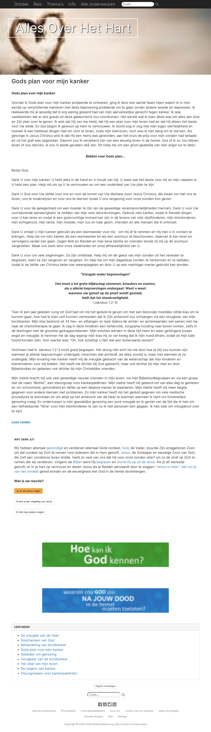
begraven (103, 462)
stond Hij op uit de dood (136, 462)
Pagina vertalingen (105, 686)
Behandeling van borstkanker (43, 645)
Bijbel (77, 462)
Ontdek (21, 4)
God (125, 448)
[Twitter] (110, 704)
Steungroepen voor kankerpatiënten (49, 673)
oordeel (33, 471)
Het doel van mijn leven (39, 664)
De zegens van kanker (38, 669)
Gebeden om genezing (38, 654)
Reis (38, 4)
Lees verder (21, 422)
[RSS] (114, 704)
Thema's (55, 4)
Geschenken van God (37, 640)
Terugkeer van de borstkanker (44, 659)
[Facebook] (100, 704)
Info (72, 4)
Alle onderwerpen (98, 4)
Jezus (125, 453)
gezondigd (54, 448)
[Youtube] (105, 704)
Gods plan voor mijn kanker (42, 650)
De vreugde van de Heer (40, 635)
